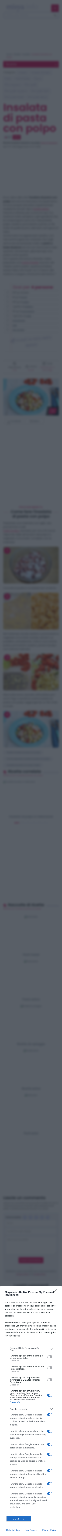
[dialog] (31, 1411)
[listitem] (31, 1349)
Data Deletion (13, 1530)
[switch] (49, 1356)
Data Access (31, 1530)
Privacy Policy (49, 1530)
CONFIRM (19, 1519)
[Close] (56, 1292)
